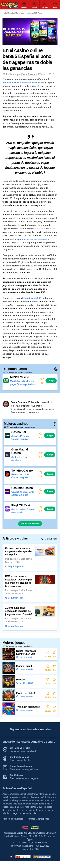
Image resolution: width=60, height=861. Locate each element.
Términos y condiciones (37, 819)
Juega (51, 380)
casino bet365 (33, 298)
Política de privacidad (12, 819)
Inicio (4, 13)
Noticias (11, 13)
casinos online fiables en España (21, 82)
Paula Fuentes (29, 74)
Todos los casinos (30, 523)
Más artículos (51, 539)
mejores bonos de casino (34, 239)
